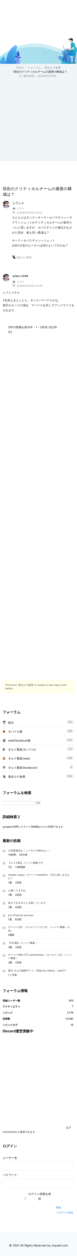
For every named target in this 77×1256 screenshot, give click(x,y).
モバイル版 (15, 731)
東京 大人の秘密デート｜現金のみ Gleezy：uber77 (37, 970)
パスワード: (10, 1175)
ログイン (62, 1200)
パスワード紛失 (64, 1212)
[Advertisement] (38, 118)
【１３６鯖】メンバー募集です (25, 862)
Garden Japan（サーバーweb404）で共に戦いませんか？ (39, 876)
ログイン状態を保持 (39, 1196)
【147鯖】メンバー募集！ (22, 942)
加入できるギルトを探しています (27, 902)
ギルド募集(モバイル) (22, 749)
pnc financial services (20, 915)
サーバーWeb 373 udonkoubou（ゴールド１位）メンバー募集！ (40, 956)
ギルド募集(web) (19, 758)
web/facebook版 (19, 740)
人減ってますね (17, 890)
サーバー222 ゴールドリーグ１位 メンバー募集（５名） (39, 928)
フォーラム (34, 67)
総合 (11, 722)
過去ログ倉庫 (53, 67)
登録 (58, 1207)
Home (20, 67)
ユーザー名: (10, 1158)
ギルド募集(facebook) (22, 767)
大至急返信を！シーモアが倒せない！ (29, 850)
